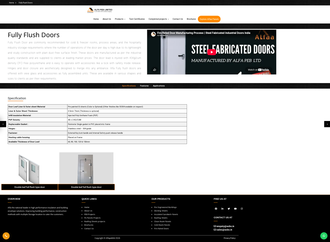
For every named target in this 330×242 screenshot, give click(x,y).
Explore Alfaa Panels (209, 19)
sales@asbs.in (224, 229)
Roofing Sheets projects (94, 221)
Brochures (191, 19)
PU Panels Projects (92, 218)
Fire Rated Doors (161, 228)
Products (119, 19)
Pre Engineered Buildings (165, 207)
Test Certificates (137, 19)
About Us (107, 19)
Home (11, 3)
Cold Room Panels (162, 225)
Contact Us (178, 19)
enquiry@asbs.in (225, 226)
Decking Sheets (161, 210)
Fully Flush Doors (25, 3)
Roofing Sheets (160, 218)
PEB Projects (89, 214)
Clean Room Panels (162, 221)
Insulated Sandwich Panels (166, 214)
